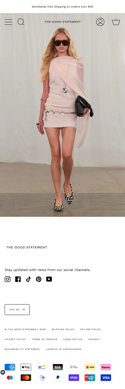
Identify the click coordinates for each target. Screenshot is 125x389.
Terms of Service (45, 339)
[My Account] (100, 22)
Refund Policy (90, 329)
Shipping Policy (63, 329)
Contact (94, 339)
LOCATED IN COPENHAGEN (63, 349)
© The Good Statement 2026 (25, 329)
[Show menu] (9, 21)
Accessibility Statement (22, 349)
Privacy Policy (15, 339)
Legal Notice (73, 339)
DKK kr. (15, 309)
